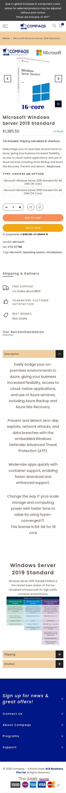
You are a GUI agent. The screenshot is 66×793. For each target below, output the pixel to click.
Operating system (34, 252)
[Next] (58, 78)
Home (6, 38)
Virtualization (54, 252)
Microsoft (18, 242)
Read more (53, 166)
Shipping (25, 141)
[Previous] (7, 78)
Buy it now (33, 228)
